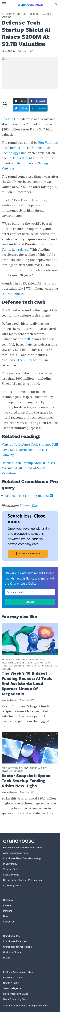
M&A (26, 768)
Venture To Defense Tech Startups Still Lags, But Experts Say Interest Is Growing (30, 449)
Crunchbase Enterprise (15, 941)
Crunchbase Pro (11, 935)
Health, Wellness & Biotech (17, 662)
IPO (20, 768)
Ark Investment (20, 158)
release (23, 249)
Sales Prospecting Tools (15, 999)
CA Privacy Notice (12, 885)
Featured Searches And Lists (18, 972)
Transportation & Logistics (41, 665)
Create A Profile (11, 982)
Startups (46, 14)
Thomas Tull (17, 147)
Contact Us (8, 921)
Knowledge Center (12, 977)
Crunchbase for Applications (17, 946)
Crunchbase (14, 294)
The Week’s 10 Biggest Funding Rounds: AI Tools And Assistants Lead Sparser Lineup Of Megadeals (27, 683)
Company (8, 899)
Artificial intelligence (14, 14)
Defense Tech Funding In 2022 (27, 495)
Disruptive (23, 163)
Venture (6, 17)
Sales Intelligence (12, 988)
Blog (5, 916)
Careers (7, 905)
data (23, 339)
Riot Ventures (48, 142)
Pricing (6, 957)
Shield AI (8, 119)
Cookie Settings (11, 874)
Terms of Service (11, 869)
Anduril (7, 360)
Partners (7, 910)
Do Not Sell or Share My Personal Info (22, 880)
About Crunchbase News (15, 852)
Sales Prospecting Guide (15, 993)
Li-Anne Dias (29, 505)
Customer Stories (12, 952)
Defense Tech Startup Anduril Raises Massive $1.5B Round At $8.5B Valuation (28, 468)
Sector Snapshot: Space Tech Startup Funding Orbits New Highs (26, 780)
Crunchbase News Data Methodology (22, 858)
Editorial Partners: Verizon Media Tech (22, 847)
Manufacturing (42, 662)
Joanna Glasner (10, 700)
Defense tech (36, 659)
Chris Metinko (9, 51)
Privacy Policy (10, 863)
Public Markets (38, 768)
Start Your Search (29, 554)
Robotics (34, 14)
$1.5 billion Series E (30, 360)
